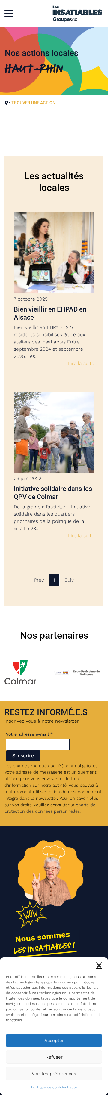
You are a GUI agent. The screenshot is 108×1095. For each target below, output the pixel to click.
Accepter (54, 1040)
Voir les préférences (54, 1073)
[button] (99, 965)
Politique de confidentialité (54, 1087)
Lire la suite (81, 363)
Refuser (54, 1057)
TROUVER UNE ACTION (33, 102)
